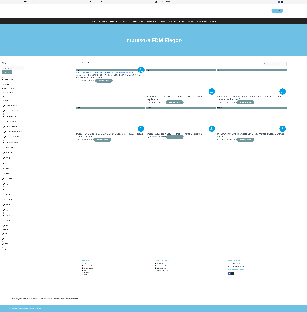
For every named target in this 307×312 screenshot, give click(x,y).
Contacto (182, 21)
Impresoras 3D (125, 21)
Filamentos (162, 21)
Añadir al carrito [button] (103, 80)
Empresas (172, 21)
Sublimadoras (151, 21)
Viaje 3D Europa (202, 21)
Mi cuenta (213, 21)
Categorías (113, 21)
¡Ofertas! (190, 21)
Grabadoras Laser (138, 21)
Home (93, 21)
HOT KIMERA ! (102, 21)
